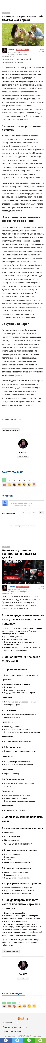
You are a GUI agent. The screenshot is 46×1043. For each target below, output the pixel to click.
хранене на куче (10, 430)
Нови (41, 513)
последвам (23, 456)
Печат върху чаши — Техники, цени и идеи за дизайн (19, 554)
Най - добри (27, 513)
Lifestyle (6, 13)
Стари (35, 513)
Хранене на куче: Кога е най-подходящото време (22, 18)
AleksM (11, 49)
